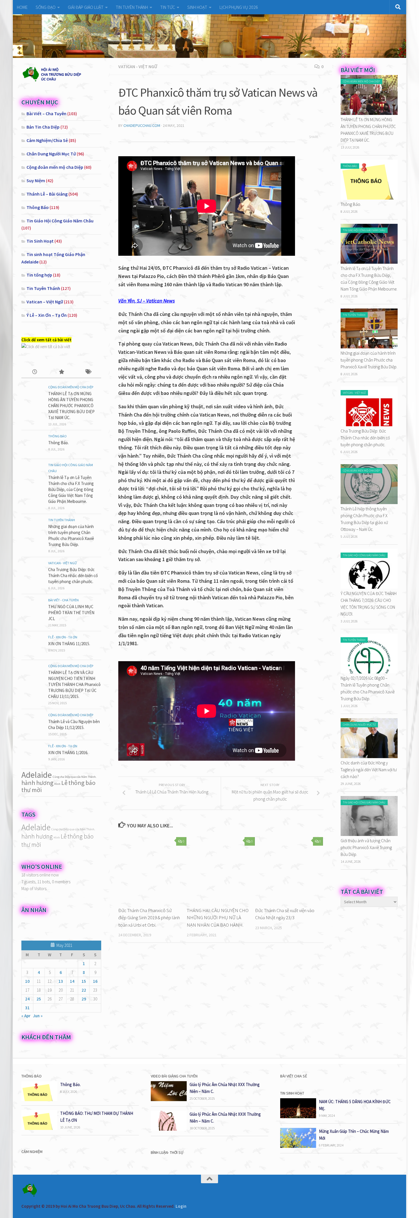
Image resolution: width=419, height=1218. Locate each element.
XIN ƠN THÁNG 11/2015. (69, 643)
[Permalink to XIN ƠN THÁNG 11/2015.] (32, 645)
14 (72, 981)
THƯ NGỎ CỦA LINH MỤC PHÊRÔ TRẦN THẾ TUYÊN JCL (71, 612)
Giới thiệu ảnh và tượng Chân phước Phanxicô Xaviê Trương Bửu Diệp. (366, 847)
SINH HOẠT (197, 7)
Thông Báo (38, 207)
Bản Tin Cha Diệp (43, 127)
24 (27, 999)
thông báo (81, 783)
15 (84, 981)
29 (84, 999)
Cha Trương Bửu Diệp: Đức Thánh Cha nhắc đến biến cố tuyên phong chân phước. (73, 575)
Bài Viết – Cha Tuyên (46, 113)
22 (84, 990)
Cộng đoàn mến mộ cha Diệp (55, 167)
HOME (22, 7)
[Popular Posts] (61, 372)
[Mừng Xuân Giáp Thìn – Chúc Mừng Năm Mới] (298, 1146)
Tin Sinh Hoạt (40, 241)
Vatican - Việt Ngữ (137, 66)
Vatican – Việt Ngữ (45, 301)
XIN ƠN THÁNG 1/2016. (68, 752)
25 (38, 999)
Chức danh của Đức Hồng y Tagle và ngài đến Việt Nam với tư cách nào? (369, 769)
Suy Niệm (36, 180)
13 (60, 981)
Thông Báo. (58, 442)
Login (181, 1206)
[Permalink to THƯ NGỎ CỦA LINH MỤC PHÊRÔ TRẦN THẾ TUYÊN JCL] (32, 608)
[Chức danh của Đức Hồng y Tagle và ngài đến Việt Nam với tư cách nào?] (369, 756)
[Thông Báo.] (369, 198)
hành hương (37, 783)
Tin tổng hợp (39, 275)
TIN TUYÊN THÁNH (132, 7)
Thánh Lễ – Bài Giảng (47, 194)
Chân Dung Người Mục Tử (51, 154)
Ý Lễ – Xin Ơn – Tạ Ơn (47, 315)
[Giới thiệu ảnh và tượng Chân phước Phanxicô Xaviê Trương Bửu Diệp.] (369, 834)
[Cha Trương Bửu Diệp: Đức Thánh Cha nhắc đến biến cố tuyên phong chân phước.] (369, 424)
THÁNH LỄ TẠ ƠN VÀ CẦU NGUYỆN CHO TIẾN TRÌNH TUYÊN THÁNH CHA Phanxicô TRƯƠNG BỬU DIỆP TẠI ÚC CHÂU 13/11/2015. (74, 684)
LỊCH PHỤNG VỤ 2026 (238, 7)
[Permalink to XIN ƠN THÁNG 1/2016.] (32, 754)
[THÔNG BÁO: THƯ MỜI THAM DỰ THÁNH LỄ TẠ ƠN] (39, 1128)
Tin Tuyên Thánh (43, 288)
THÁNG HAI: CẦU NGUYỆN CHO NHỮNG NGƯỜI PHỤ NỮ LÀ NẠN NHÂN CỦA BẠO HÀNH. (218, 917)
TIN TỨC (167, 7)
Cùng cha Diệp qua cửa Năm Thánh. (75, 777)
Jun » (37, 1015)
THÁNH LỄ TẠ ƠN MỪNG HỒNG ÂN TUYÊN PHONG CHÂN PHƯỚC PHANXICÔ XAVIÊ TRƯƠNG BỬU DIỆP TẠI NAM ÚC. (71, 405)
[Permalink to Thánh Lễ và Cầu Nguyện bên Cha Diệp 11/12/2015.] (32, 723)
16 (95, 981)
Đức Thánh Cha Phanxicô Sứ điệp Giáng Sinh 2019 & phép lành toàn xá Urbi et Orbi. (149, 917)
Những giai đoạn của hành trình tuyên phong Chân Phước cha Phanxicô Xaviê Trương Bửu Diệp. (369, 360)
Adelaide (36, 775)
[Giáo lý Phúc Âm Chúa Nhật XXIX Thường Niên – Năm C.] (169, 1129)
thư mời (31, 790)
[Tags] (88, 372)
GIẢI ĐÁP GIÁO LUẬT (85, 7)
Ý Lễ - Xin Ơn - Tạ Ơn (62, 637)
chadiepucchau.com (141, 125)
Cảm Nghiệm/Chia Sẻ (47, 140)
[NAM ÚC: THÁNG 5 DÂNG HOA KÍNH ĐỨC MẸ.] (298, 1116)
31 (27, 1007)
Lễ (64, 783)
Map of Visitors (33, 888)
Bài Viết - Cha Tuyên (63, 600)
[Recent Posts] (34, 372)
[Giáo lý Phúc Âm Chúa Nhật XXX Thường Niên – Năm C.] (169, 1099)
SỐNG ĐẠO (46, 7)
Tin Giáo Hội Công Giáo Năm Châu (60, 221)
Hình (57, 784)
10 (27, 981)
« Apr (25, 1015)
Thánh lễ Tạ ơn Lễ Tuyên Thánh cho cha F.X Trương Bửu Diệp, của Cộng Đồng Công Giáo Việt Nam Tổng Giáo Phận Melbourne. (71, 489)
